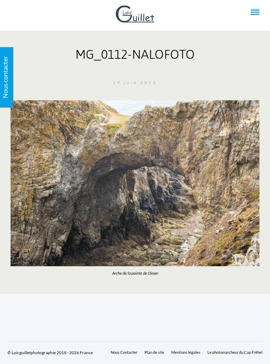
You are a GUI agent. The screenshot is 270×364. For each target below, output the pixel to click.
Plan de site (154, 352)
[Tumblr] (32, 12)
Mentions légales (185, 352)
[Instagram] (41, 12)
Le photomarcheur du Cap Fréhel (235, 352)
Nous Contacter (124, 352)
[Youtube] (22, 12)
